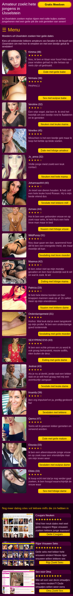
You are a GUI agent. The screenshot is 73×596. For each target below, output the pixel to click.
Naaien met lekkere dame (54, 307)
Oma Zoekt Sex (54, 590)
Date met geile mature (54, 438)
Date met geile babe (54, 72)
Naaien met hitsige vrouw (55, 229)
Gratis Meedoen (54, 4)
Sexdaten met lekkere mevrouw (55, 413)
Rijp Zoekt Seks (54, 562)
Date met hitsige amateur (54, 150)
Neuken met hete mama (54, 176)
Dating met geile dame (54, 360)
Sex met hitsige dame (55, 491)
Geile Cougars (55, 534)
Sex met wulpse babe (55, 98)
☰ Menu (11, 29)
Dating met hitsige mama (54, 281)
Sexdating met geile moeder (54, 333)
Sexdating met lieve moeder (54, 255)
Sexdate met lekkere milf (54, 202)
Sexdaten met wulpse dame (54, 464)
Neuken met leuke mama (54, 124)
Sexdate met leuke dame (54, 386)
